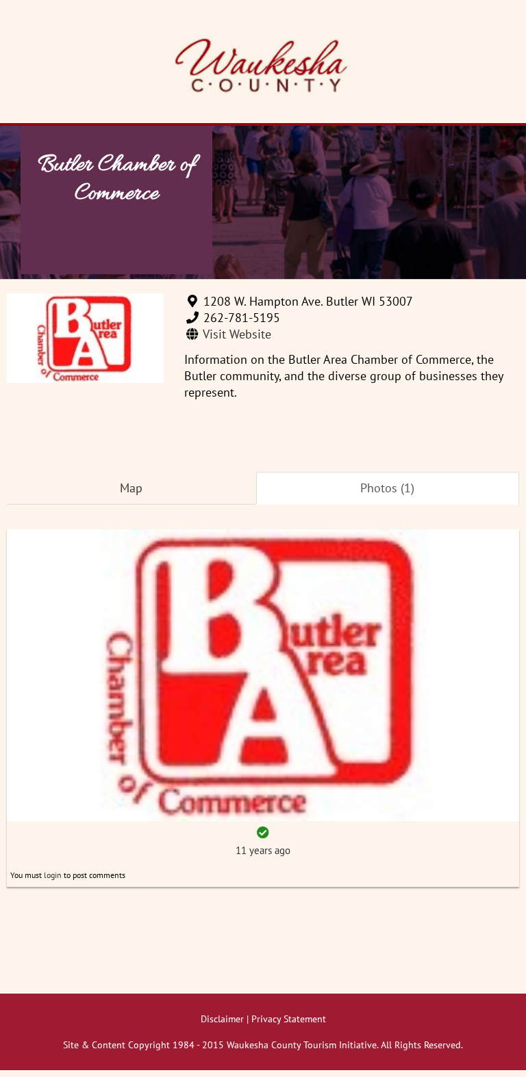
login (53, 875)
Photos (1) (387, 488)
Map (131, 488)
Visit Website (237, 334)
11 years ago (263, 850)
